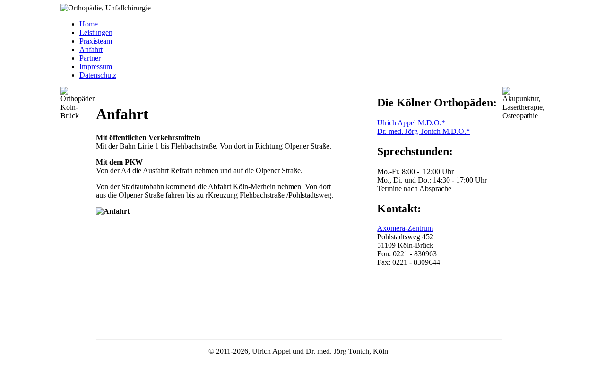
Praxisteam (95, 41)
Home (88, 24)
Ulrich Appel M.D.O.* (411, 123)
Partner (90, 58)
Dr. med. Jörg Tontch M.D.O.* (423, 131)
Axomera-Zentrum (405, 228)
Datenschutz (97, 75)
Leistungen (95, 32)
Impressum (95, 66)
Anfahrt (91, 49)
